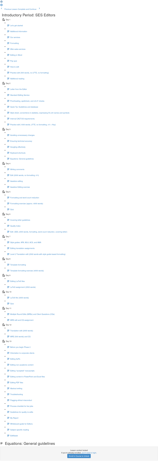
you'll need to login (89, 452)
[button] (1, 2)
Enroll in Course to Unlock (79, 456)
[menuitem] (1, 5)
